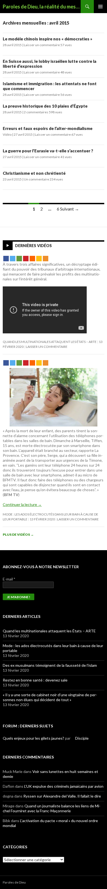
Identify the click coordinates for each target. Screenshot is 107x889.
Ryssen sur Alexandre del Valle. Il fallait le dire (62, 796)
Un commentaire (36, 179)
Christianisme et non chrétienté (34, 173)
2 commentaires (36, 112)
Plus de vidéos (18, 534)
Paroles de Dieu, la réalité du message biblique (42, 7)
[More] (45, 258)
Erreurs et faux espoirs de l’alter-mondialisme (47, 128)
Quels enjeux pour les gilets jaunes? (33, 738)
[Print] (32, 258)
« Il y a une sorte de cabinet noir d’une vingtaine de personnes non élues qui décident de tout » (50, 697)
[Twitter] (12, 258)
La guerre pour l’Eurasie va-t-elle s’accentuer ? (48, 150)
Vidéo (7, 134)
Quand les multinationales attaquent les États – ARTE (50, 342)
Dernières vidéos (33, 245)
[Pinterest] (26, 258)
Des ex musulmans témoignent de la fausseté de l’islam (50, 665)
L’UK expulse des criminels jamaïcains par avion (63, 786)
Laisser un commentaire (42, 45)
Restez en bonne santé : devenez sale (35, 680)
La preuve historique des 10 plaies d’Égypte (45, 105)
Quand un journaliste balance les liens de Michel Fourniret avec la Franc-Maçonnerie (51, 808)
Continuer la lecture (22, 504)
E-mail (9, 579)
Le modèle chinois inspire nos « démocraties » (47, 38)
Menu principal (100, 6)
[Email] (19, 258)
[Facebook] (6, 258)
